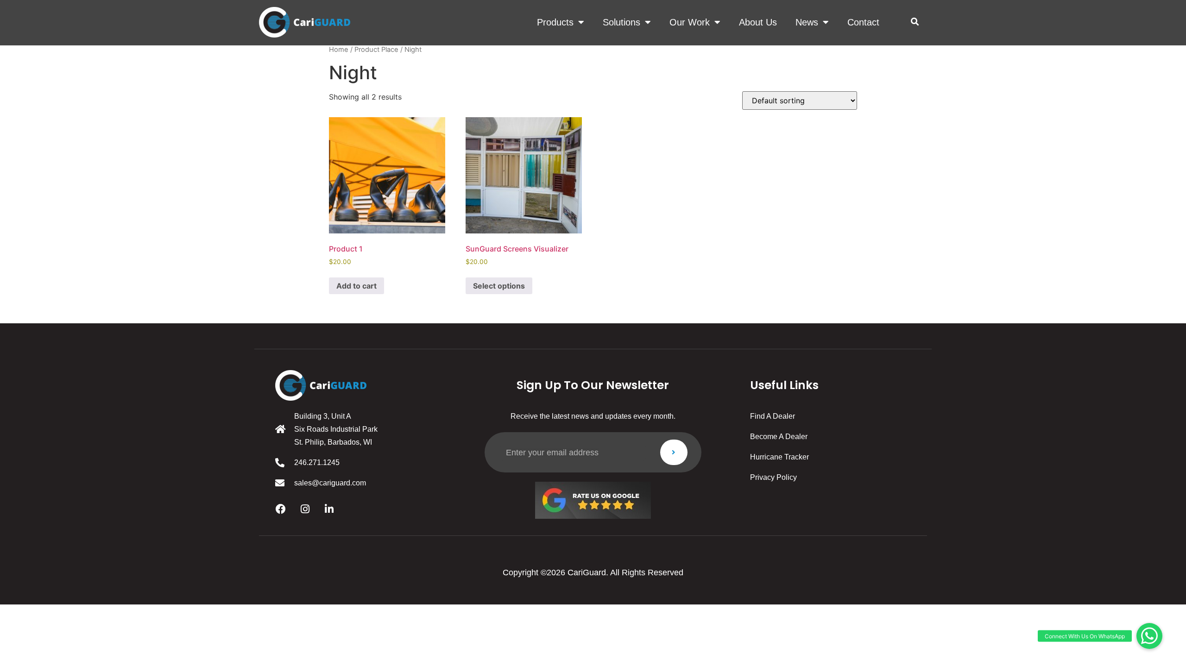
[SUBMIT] (674, 452)
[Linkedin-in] (329, 509)
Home (338, 49)
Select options (499, 285)
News (806, 22)
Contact (863, 22)
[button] (914, 22)
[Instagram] (305, 509)
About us (758, 22)
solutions (621, 22)
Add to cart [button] (356, 285)
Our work (689, 22)
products (555, 22)
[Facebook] (281, 509)
